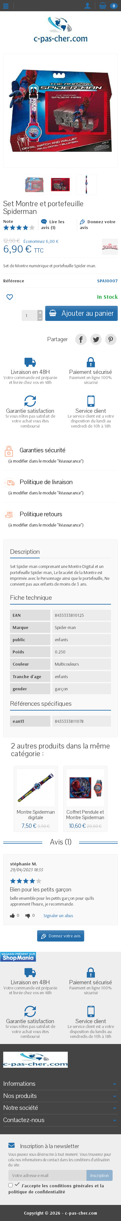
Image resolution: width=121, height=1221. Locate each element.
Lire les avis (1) (53, 225)
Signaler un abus (58, 915)
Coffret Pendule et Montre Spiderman (85, 815)
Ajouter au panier (88, 313)
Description (25, 551)
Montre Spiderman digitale (36, 815)
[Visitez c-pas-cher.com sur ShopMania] (18, 957)
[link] (80, 339)
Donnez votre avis (98, 225)
